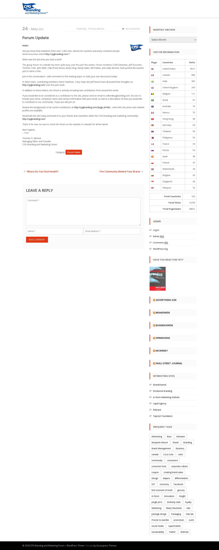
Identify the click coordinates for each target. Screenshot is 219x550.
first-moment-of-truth (162, 490)
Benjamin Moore (160, 442)
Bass (169, 436)
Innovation (169, 496)
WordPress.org (160, 248)
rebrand (157, 409)
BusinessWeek (164, 325)
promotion (179, 520)
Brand (175, 442)
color (180, 454)
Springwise (163, 338)
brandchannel (159, 384)
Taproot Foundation (163, 416)
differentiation (181, 478)
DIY (153, 484)
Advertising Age (166, 300)
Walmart (184, 531)
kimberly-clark (173, 502)
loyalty (188, 502)
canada (155, 454)
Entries (158, 236)
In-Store (155, 496)
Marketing (156, 508)
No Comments (133, 28)
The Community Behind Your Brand (119, 171)
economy (164, 484)
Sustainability (158, 531)
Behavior (180, 436)
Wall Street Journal (169, 363)
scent (191, 520)
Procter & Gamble (160, 520)
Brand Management (161, 448)
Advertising (157, 436)
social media (158, 525)
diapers (166, 478)
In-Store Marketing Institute (166, 397)
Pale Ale (190, 514)
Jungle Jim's (157, 502)
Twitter (172, 531)
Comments (160, 242)
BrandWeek (163, 312)
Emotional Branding (162, 391)
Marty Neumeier (174, 508)
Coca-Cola (168, 454)
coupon (155, 472)
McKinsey (162, 350)
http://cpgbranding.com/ (56, 54)
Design (155, 478)
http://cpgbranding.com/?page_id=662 (92, 107)
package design (159, 514)
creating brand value (173, 472)
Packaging (176, 514)
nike (188, 508)
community (157, 460)
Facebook (178, 484)
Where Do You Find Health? (42, 171)
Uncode (89, 545)
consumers (172, 460)
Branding (187, 442)
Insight (182, 496)
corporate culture (179, 466)
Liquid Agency (159, 403)
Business (180, 448)
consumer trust (159, 466)
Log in (156, 230)
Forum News (73, 152)
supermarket (174, 525)
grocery (181, 490)
